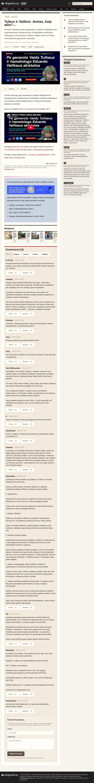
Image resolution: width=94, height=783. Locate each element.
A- (5, 89)
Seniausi (26, 254)
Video (61, 9)
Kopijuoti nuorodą (39, 47)
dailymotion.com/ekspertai (14, 158)
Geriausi (35, 254)
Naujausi (16, 254)
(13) (14, 25)
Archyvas (81, 9)
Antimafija (26, 9)
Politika (19, 9)
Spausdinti (23, 89)
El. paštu (30, 46)
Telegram (23, 46)
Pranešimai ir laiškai (51, 9)
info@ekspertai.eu (9, 169)
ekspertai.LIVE (34, 109)
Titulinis (5, 9)
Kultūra (34, 9)
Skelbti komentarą (15, 754)
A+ (17, 89)
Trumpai (12, 9)
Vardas (9, 729)
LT (69, 3)
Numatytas (12, 89)
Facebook (16, 46)
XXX (67, 9)
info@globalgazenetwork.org (27, 778)
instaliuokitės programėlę (43, 150)
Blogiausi (45, 254)
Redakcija (73, 9)
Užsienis (41, 9)
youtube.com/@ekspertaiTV (40, 155)
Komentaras (11, 737)
